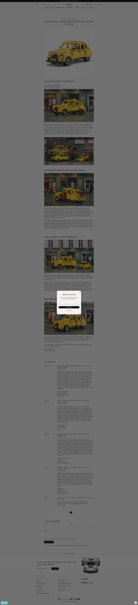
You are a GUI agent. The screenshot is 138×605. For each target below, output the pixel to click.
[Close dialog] (80, 291)
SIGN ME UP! (69, 307)
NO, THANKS (69, 310)
